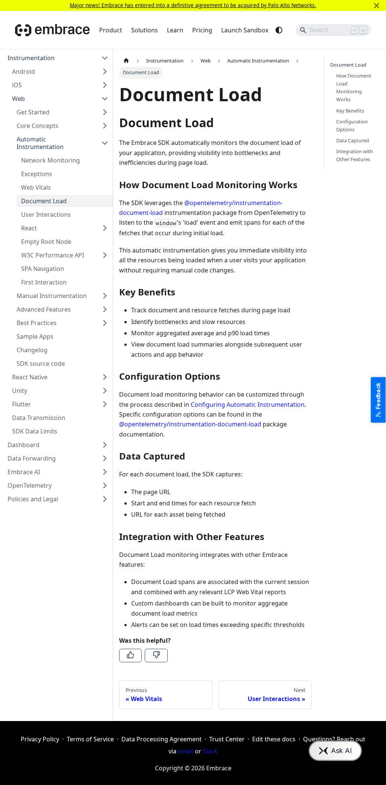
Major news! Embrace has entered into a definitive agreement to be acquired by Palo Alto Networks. (193, 5)
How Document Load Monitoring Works (353, 87)
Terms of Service (90, 739)
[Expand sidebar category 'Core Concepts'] (104, 126)
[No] (156, 655)
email (185, 751)
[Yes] (130, 655)
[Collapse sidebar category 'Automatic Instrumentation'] (104, 143)
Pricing (202, 30)
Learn (175, 30)
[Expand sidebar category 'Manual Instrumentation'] (104, 296)
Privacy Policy (40, 739)
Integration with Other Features (354, 155)
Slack (210, 751)
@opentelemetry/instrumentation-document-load (190, 424)
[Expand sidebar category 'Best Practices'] (104, 323)
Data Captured (352, 140)
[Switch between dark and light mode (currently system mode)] (279, 30)
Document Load (348, 64)
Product (110, 30)
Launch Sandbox (244, 30)
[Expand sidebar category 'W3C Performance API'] (104, 255)
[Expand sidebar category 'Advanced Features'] (104, 309)
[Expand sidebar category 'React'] (104, 228)
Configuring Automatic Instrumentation (248, 404)
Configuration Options (352, 125)
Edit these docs (274, 739)
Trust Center (227, 739)
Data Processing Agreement (161, 739)
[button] (58, 58)
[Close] (376, 5)
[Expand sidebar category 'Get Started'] (104, 112)
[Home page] (126, 61)
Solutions (144, 30)
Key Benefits (350, 110)
